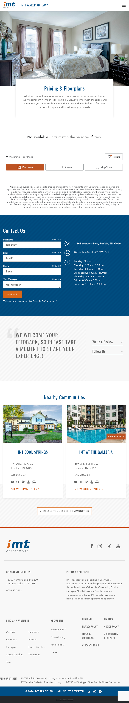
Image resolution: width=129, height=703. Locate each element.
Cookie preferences (64, 700)
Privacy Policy (90, 626)
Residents (87, 619)
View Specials (116, 436)
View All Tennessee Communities (64, 511)
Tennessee (34, 654)
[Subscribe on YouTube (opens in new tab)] (119, 546)
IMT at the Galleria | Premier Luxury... (42, 682)
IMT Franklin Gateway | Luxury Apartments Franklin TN (52, 678)
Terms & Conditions (88, 636)
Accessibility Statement (111, 636)
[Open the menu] (122, 5)
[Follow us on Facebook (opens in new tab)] (93, 546)
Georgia (11, 647)
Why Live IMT (58, 629)
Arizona (10, 632)
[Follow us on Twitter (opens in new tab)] (110, 546)
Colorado (11, 639)
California (33, 632)
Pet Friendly (57, 644)
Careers (108, 619)
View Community (24, 489)
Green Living (58, 637)
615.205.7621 (19, 475)
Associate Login (90, 645)
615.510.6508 (82, 475)
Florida (32, 639)
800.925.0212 (14, 590)
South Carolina (14, 654)
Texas (9, 662)
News (54, 652)
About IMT (57, 620)
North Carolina (36, 647)
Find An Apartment (17, 620)
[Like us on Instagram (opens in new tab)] (101, 546)
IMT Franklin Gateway (34, 5)
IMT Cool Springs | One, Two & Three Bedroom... (94, 682)
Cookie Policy (111, 626)
